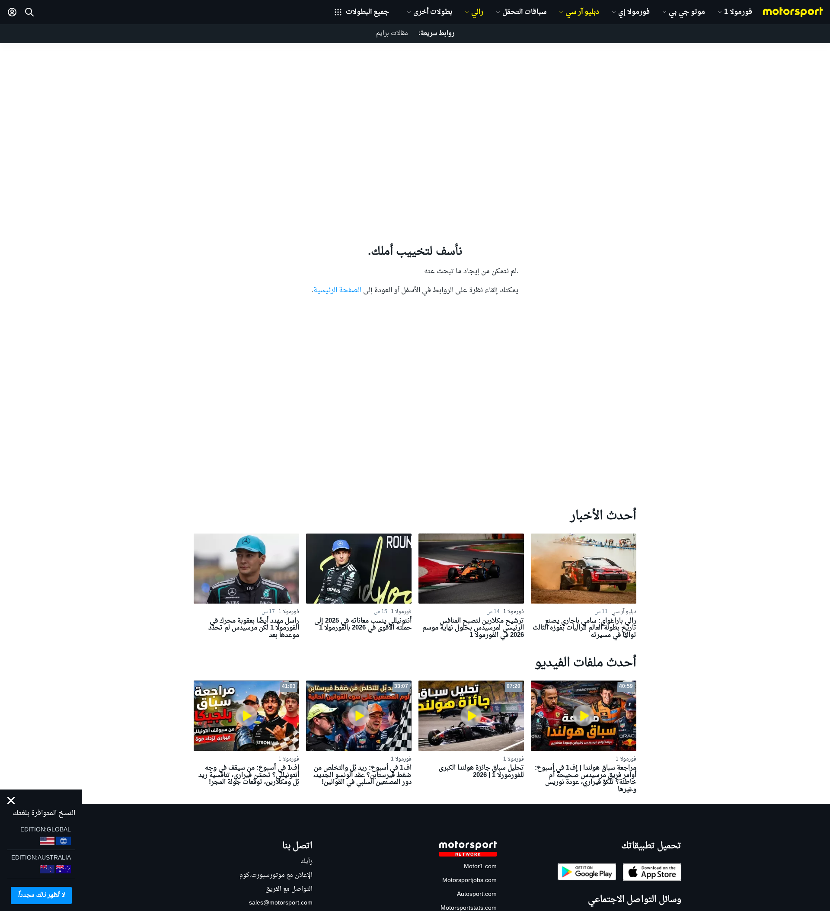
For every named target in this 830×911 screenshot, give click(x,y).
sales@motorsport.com (281, 903)
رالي (477, 12)
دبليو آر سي (582, 12)
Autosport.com (477, 894)
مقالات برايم (392, 33)
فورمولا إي (634, 12)
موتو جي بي (687, 12)
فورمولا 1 (738, 12)
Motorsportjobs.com (469, 880)
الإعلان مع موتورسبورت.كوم (276, 875)
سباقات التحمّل (524, 12)
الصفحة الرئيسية (337, 290)
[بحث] (29, 12)
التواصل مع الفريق (289, 889)
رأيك (306, 861)
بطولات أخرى (432, 12)
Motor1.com (480, 867)
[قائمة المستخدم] (12, 12)
